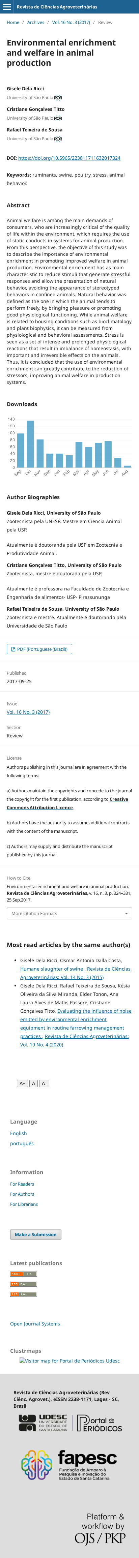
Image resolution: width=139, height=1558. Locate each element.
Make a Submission (36, 1234)
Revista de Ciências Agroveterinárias (57, 7)
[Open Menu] (6, 6)
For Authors (22, 1194)
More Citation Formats (34, 913)
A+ (22, 1083)
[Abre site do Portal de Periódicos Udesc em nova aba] (69, 1435)
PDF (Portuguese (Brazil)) (41, 649)
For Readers (22, 1184)
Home (13, 22)
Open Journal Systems (35, 1323)
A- (44, 1083)
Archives (35, 22)
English (18, 1133)
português (22, 1143)
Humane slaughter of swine (52, 969)
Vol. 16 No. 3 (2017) (71, 22)
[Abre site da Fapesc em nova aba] (69, 1485)
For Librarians (24, 1204)
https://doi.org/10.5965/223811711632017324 (69, 158)
